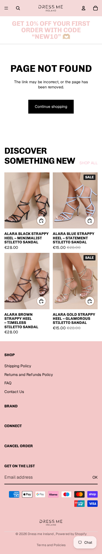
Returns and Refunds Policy (28, 374)
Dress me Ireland (41, 534)
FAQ (7, 383)
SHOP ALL (88, 162)
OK (95, 477)
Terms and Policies (51, 545)
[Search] (18, 8)
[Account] (83, 8)
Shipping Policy (17, 365)
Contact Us (14, 391)
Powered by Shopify (71, 534)
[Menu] (6, 8)
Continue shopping (51, 106)
